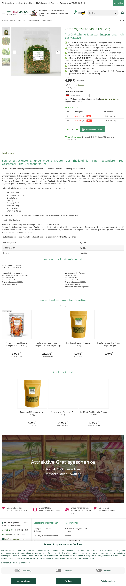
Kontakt (68, 536)
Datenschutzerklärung (10, 563)
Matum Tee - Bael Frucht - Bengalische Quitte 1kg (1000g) (47, 344)
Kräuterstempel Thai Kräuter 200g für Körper (109, 344)
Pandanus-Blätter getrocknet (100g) (78, 344)
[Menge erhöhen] (77, 129)
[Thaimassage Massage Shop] (34, 13)
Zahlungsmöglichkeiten (74, 540)
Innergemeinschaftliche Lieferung (43, 529)
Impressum (25, 563)
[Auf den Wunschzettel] (114, 129)
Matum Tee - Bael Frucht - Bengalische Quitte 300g (17, 344)
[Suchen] (115, 12)
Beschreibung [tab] (8, 153)
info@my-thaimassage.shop (15, 539)
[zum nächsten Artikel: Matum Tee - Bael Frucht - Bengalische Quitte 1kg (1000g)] (120, 21)
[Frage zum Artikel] (121, 129)
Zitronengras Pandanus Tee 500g (63, 413)
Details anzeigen (108, 581)
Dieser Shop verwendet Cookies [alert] (63, 544)
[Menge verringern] (67, 129)
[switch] (17, 570)
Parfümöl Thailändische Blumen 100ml (93, 413)
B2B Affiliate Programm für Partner (76, 529)
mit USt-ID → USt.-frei (110, 99)
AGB (35, 540)
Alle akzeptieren (23, 581)
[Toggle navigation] (3, 12)
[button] (110, 3)
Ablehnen (68, 581)
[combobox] (77, 95)
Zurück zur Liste (8, 20)
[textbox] (77, 95)
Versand (81, 85)
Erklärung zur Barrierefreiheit (45, 536)
